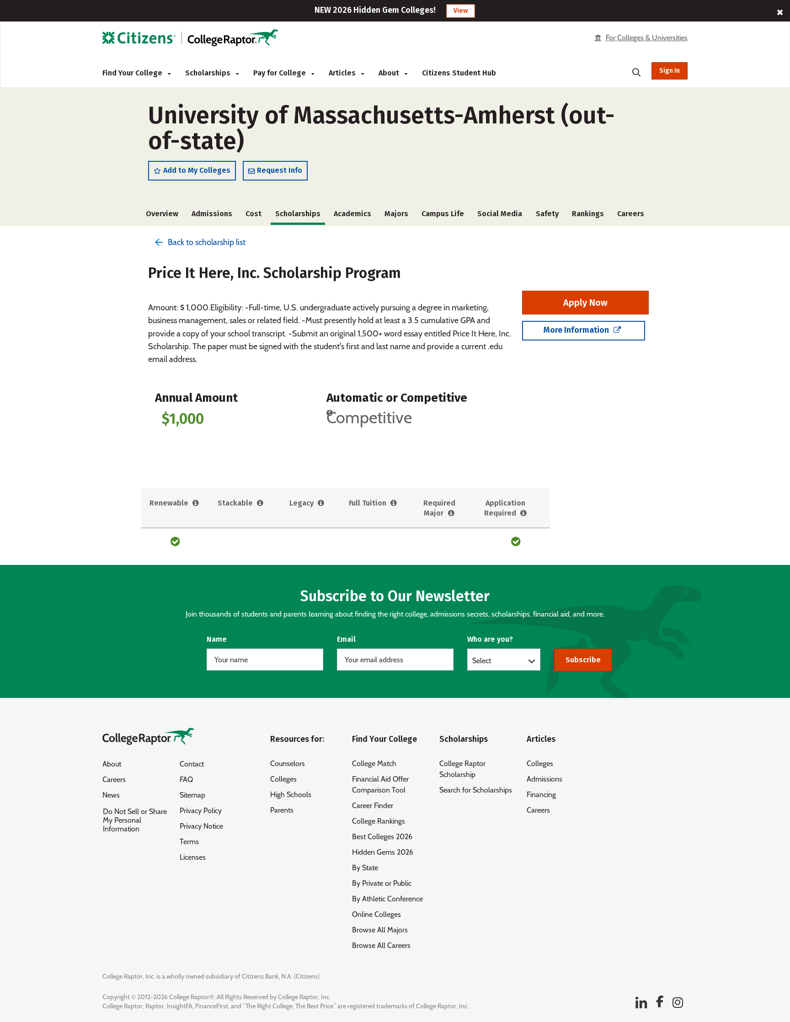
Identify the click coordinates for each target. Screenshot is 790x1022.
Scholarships (208, 73)
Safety (547, 213)
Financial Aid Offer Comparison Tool (380, 784)
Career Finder (372, 805)
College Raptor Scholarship (462, 769)
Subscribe (583, 659)
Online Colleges (376, 914)
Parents (282, 810)
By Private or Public (381, 883)
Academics (352, 213)
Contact (192, 764)
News (111, 795)
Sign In (669, 71)
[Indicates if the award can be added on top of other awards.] (260, 503)
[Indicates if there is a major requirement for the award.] (451, 513)
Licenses (193, 857)
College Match (374, 763)
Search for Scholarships (475, 790)
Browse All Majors (380, 930)
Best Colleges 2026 (382, 836)
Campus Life (443, 213)
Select (481, 660)
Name (217, 639)
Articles (343, 73)
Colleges (283, 779)
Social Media (499, 213)
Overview (162, 213)
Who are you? (490, 639)
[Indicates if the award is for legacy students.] (321, 503)
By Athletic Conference (387, 898)
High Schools (290, 794)
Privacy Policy (201, 810)
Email (346, 639)
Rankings (588, 213)
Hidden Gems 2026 (382, 852)
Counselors (287, 763)
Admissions (212, 213)
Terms (189, 841)
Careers (630, 213)
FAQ (186, 779)
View (461, 11)
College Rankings (378, 821)
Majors (396, 213)
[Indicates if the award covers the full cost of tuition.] (393, 503)
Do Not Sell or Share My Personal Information (135, 820)
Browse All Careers (381, 945)
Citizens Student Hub (459, 73)
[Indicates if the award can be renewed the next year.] (195, 503)
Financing (541, 794)
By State (365, 867)
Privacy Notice (201, 826)
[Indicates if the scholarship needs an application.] (523, 513)
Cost (254, 213)
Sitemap (192, 795)
